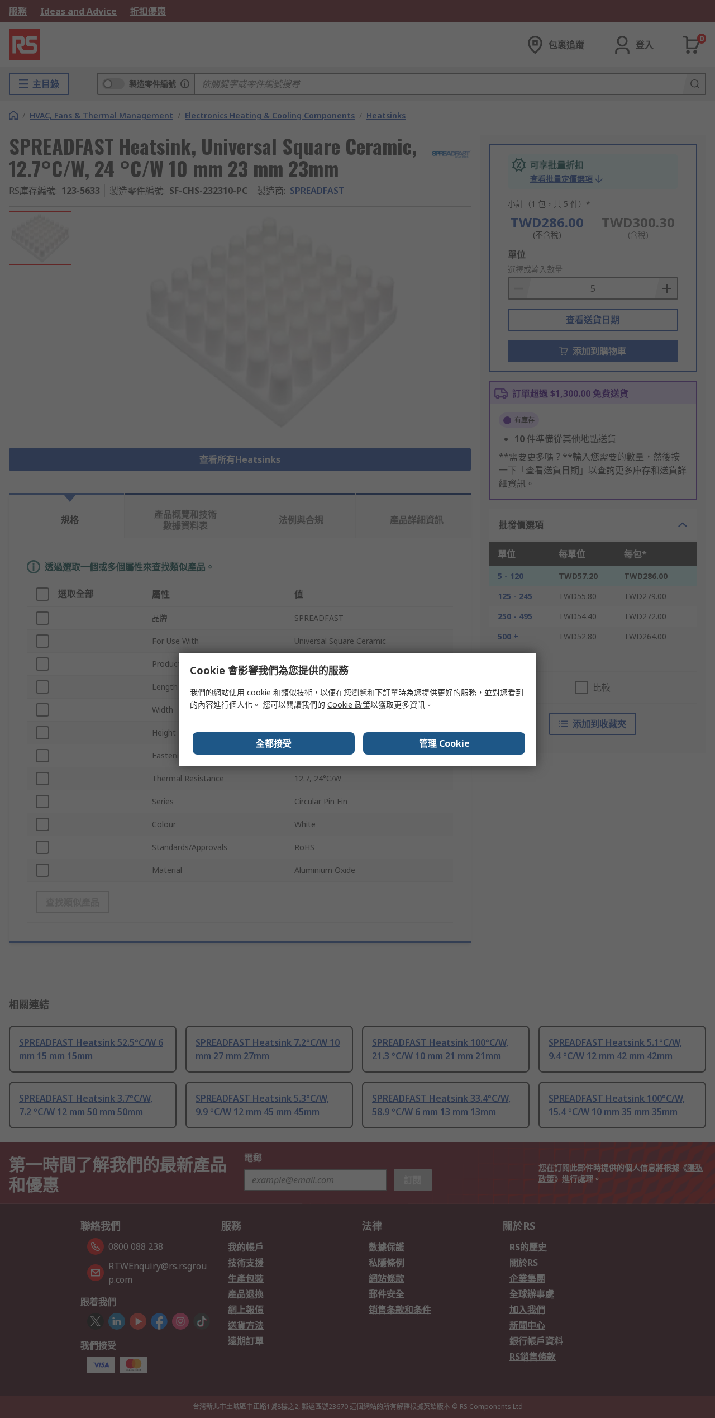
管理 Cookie (444, 743)
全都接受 (274, 743)
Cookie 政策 (348, 704)
